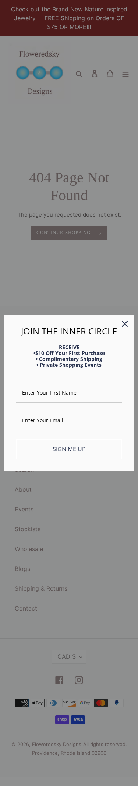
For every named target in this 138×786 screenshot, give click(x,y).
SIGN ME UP (69, 449)
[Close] (125, 324)
